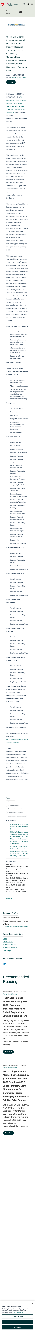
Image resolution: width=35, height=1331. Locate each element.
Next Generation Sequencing (15, 812)
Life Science (10, 802)
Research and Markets (19, 77)
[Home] (9, 4)
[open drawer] (32, 4)
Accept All (17, 1327)
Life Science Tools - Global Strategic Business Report (19, 826)
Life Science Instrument (13, 805)
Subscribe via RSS (9, 945)
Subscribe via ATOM (10, 948)
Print (5, 939)
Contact (9, 899)
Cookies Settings (17, 1316)
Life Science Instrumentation (15, 809)
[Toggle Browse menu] (28, 11)
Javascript (7, 951)
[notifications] (28, 4)
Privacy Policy (18, 1312)
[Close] (33, 1304)
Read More (8, 1051)
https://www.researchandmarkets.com (16, 926)
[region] (17, 1316)
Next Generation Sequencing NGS (16, 816)
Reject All (17, 1322)
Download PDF (8, 942)
